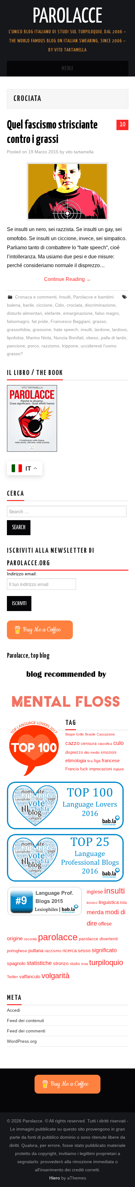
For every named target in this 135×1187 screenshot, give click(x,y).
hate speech (66, 329)
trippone (70, 345)
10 (122, 124)
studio (75, 964)
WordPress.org (22, 1041)
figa (97, 761)
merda (95, 912)
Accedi (13, 1010)
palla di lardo (113, 337)
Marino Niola (38, 337)
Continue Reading (67, 279)
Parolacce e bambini (93, 296)
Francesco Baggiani (70, 321)
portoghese (17, 950)
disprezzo (74, 752)
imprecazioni (100, 769)
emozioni (108, 752)
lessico (92, 903)
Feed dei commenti (26, 1030)
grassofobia (18, 329)
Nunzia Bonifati (69, 337)
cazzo (72, 743)
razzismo (50, 345)
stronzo (60, 963)
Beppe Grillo (74, 734)
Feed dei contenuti (25, 1020)
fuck (84, 769)
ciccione (44, 305)
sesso (84, 950)
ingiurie (118, 769)
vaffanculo (29, 976)
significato (104, 950)
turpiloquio (106, 962)
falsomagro (18, 321)
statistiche (39, 963)
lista (123, 902)
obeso (92, 337)
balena (13, 305)
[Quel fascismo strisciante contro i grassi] (67, 191)
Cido (59, 305)
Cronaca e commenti (36, 296)
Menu (67, 68)
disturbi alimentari (24, 313)
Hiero (54, 1177)
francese (111, 760)
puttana (35, 950)
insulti (86, 329)
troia (84, 964)
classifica (105, 744)
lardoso (119, 329)
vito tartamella (80, 151)
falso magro (107, 313)
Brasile (90, 734)
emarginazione (78, 313)
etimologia (75, 760)
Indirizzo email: (22, 573)
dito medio (92, 752)
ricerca (69, 950)
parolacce (58, 937)
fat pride (40, 321)
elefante (53, 313)
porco (33, 345)
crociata (74, 305)
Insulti (65, 296)
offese (105, 923)
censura (89, 743)
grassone (42, 329)
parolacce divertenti (98, 938)
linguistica (109, 902)
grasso (99, 321)
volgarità (55, 976)
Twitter (12, 977)
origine (15, 938)
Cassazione (106, 734)
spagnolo (16, 963)
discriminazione (100, 305)
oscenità (30, 939)
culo (118, 743)
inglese (95, 891)
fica (90, 761)
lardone (102, 329)
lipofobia (15, 337)
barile (28, 305)
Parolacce (67, 17)
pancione (16, 345)
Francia (72, 769)
